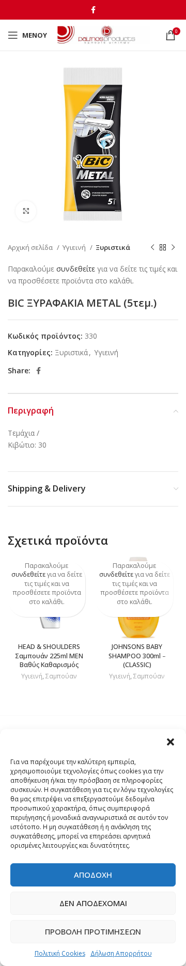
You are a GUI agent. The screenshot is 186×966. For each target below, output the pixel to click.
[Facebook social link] (93, 10)
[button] (170, 742)
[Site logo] (103, 34)
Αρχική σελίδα (31, 247)
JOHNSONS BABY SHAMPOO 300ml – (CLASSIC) (137, 655)
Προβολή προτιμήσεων (93, 931)
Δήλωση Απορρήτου (121, 953)
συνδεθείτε (75, 269)
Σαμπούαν (61, 676)
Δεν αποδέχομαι (93, 903)
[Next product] (173, 248)
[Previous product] (152, 248)
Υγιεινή (75, 247)
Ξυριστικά (113, 247)
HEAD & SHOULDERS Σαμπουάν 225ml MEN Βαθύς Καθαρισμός (49, 655)
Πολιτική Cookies (60, 953)
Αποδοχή (93, 874)
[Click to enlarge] (26, 211)
